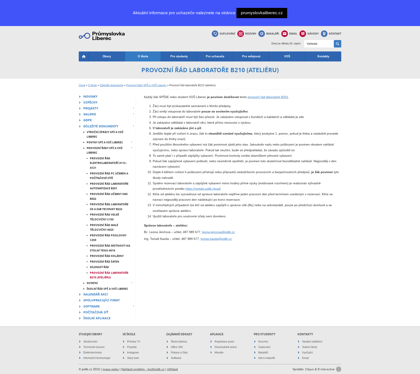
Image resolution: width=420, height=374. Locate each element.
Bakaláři (272, 33)
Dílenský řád (99, 267)
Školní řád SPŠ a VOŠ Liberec (107, 289)
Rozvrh (250, 33)
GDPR (87, 120)
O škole (143, 56)
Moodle (219, 352)
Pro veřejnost (251, 56)
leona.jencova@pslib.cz (218, 232)
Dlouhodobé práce (226, 347)
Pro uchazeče (215, 56)
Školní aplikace (96, 318)
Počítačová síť (95, 312)
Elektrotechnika (92, 352)
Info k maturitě (266, 358)
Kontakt (335, 33)
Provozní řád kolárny (107, 256)
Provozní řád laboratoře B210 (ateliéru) (109, 275)
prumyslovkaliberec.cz (262, 13)
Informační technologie (96, 358)
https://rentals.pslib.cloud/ (203, 188)
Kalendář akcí (95, 294)
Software (91, 306)
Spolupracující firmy (101, 300)
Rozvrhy (263, 341)
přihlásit (172, 369)
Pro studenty (179, 56)
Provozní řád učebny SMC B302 (109, 196)
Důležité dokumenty (111, 85)
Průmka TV (133, 341)
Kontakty (323, 56)
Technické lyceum (94, 347)
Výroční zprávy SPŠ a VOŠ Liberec (105, 134)
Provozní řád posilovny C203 (108, 238)
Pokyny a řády (179, 352)
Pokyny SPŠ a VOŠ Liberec (105, 142)
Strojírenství (90, 341)
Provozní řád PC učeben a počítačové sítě (109, 176)
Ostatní (92, 283)
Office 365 (177, 347)
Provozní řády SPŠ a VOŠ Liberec (146, 85)
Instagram (133, 352)
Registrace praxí (224, 341)
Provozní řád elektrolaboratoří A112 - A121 (108, 163)
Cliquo (309, 369)
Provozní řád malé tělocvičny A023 (104, 227)
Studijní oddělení (312, 341)
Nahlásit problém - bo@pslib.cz (142, 369)
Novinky (90, 96)
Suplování (227, 33)
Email (293, 33)
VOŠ (287, 56)
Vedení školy (309, 347)
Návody (313, 33)
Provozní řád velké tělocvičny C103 (104, 217)
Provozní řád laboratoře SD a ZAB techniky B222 (109, 206)
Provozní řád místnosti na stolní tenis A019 (110, 248)
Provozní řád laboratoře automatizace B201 (109, 186)
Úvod (82, 85)
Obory (107, 56)
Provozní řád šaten (104, 261)
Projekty (90, 108)
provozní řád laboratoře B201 (268, 97)
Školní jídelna (179, 341)
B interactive (326, 369)
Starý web (133, 358)
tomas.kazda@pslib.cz (216, 239)
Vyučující (307, 352)
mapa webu (111, 369)
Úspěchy (90, 102)
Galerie (89, 114)
